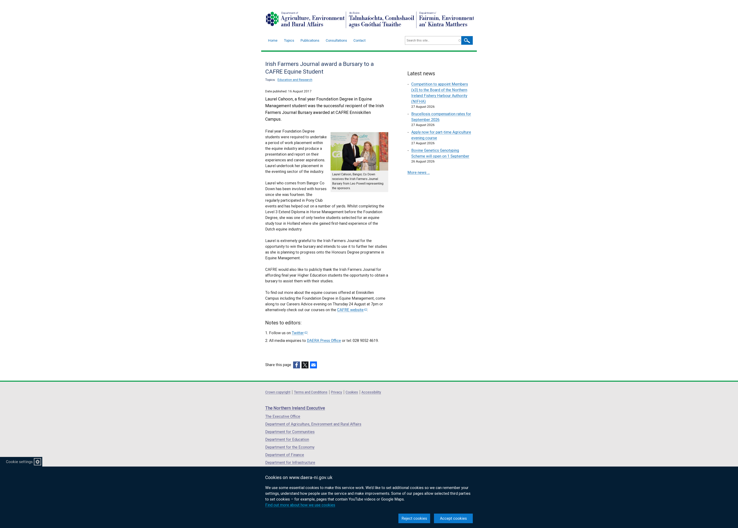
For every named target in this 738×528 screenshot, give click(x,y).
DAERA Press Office (324, 340)
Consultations (336, 40)
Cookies (352, 392)
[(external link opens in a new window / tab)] (296, 364)
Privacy (336, 392)
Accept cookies (453, 518)
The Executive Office (282, 416)
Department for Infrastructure (290, 462)
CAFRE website (352, 310)
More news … (418, 172)
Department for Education (287, 439)
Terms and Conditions (310, 392)
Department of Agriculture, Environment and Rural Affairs (313, 424)
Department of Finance (284, 455)
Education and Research (295, 80)
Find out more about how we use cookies (300, 505)
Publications (310, 40)
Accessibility (371, 392)
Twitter (299, 333)
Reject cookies (414, 518)
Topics (289, 40)
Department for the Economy (289, 447)
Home (273, 40)
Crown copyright (277, 392)
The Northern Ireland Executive (295, 408)
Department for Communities (290, 431)
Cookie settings (19, 461)
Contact (359, 40)
